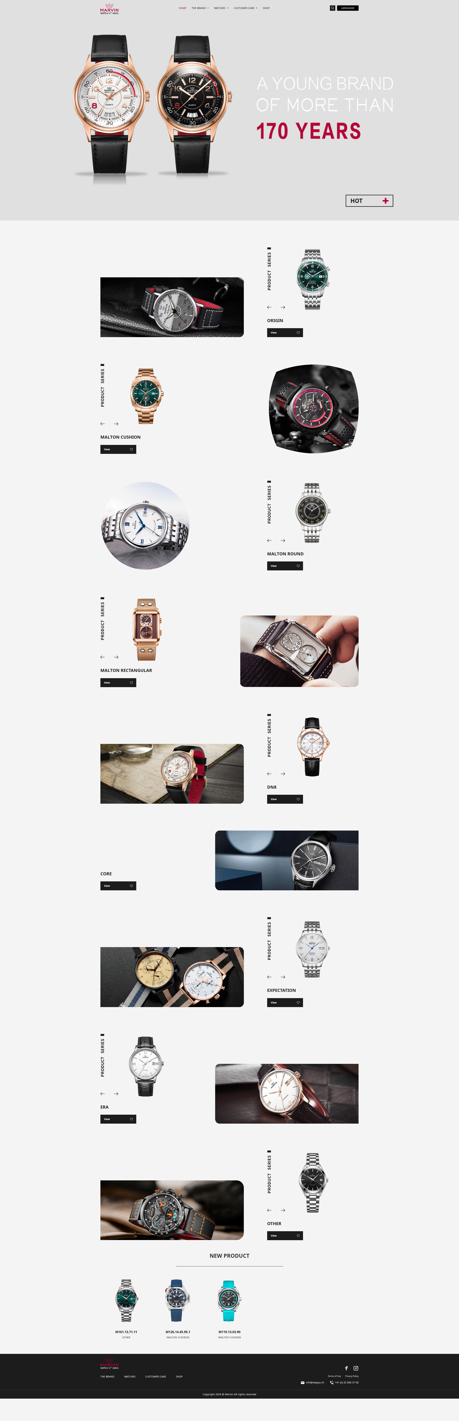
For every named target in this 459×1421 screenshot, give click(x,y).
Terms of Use (334, 1376)
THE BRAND (199, 8)
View (274, 332)
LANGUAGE (347, 8)
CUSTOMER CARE (244, 8)
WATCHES (219, 8)
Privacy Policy (352, 1376)
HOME (182, 8)
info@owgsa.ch (315, 1382)
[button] (280, 307)
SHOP (266, 8)
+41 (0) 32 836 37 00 (347, 1382)
